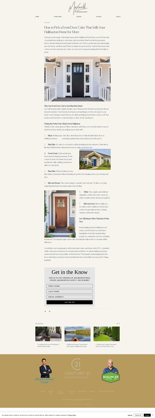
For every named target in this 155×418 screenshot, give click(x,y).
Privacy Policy (72, 415)
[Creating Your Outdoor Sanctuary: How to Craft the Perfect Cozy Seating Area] (107, 334)
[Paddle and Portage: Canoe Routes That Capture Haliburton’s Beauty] (77, 334)
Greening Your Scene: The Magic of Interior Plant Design (48, 345)
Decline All (138, 415)
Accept (147, 415)
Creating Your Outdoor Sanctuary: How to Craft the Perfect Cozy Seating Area (106, 345)
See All (118, 323)
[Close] (153, 415)
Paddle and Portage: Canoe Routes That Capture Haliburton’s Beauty (77, 345)
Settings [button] (130, 415)
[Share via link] (49, 311)
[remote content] (69, 287)
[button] (118, 16)
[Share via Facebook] (45, 311)
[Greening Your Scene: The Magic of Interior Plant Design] (48, 334)
